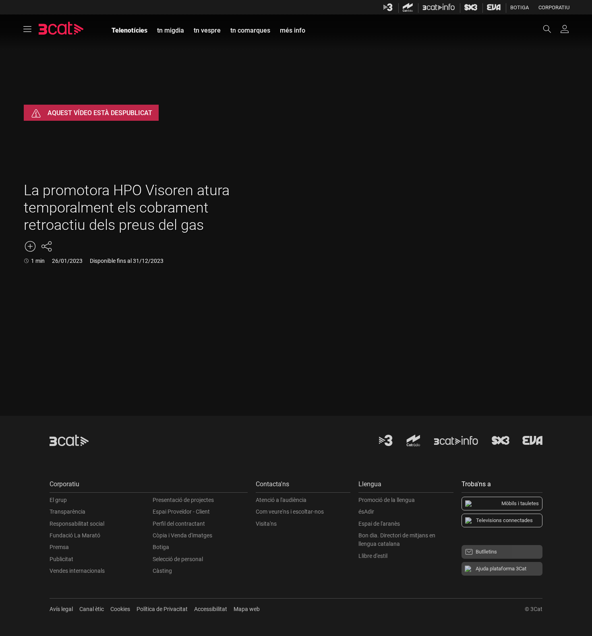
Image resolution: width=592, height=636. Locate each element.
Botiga (519, 7)
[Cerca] (551, 29)
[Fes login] (564, 29)
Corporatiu (553, 7)
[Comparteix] (46, 246)
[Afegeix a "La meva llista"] (30, 246)
